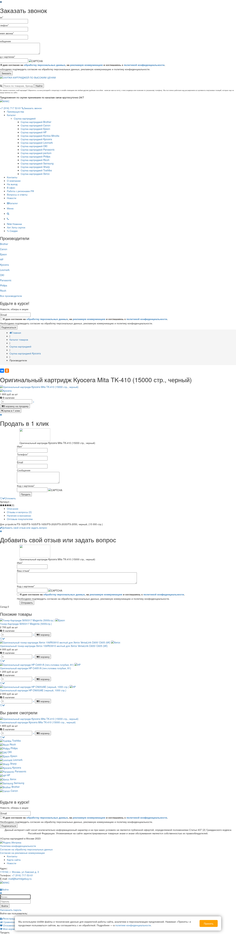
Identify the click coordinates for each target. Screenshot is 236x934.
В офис (11, 187)
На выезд (12, 184)
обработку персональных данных (44, 65)
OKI (2, 275)
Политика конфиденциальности (18, 846)
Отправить (27, 602)
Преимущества (15, 111)
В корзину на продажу (16, 406)
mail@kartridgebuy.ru (20, 878)
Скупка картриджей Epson (35, 129)
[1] (1, 505)
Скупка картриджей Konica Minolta (40, 135)
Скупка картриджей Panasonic (38, 149)
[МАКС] (5, 101)
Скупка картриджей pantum (36, 153)
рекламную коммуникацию (86, 65)
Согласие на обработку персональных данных (26, 849)
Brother (4, 244)
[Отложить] (2, 638)
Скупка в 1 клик (11, 410)
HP (1, 259)
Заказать (6, 73)
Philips (3, 285)
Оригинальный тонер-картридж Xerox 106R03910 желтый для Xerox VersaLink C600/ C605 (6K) (54, 646)
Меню (10, 208)
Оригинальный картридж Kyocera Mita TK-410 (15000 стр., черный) (38, 722)
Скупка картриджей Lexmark (37, 142)
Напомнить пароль (10, 910)
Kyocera (4, 264)
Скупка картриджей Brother (36, 122)
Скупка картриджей (25, 118)
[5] (10, 505)
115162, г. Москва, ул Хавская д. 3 (19, 871)
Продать (25, 494)
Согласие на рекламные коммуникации (22, 852)
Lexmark (5, 270)
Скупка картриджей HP (33, 132)
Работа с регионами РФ (20, 191)
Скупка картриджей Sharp (35, 167)
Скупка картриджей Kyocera (36, 139)
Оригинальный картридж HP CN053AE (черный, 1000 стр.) (33, 690)
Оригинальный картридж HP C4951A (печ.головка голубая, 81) (35, 668)
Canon (3, 249)
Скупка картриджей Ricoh (35, 160)
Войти (4, 906)
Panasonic (5, 280)
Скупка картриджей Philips (35, 156)
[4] (8, 505)
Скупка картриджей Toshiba (36, 170)
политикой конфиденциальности (144, 65)
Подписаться (8, 327)
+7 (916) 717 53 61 (10, 108)
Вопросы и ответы (17, 194)
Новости (11, 198)
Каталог (11, 115)
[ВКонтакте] (2, 371)
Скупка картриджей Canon (35, 125)
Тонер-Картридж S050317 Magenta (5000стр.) (26, 623)
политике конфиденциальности (133, 925)
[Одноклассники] (7, 371)
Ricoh (3, 290)
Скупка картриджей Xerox (35, 173)
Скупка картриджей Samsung (37, 163)
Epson (3, 254)
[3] (5, 505)
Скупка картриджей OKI (34, 146)
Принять (208, 923)
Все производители (11, 296)
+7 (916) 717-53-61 (22, 875)
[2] (3, 505)
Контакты (12, 177)
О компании (14, 180)
